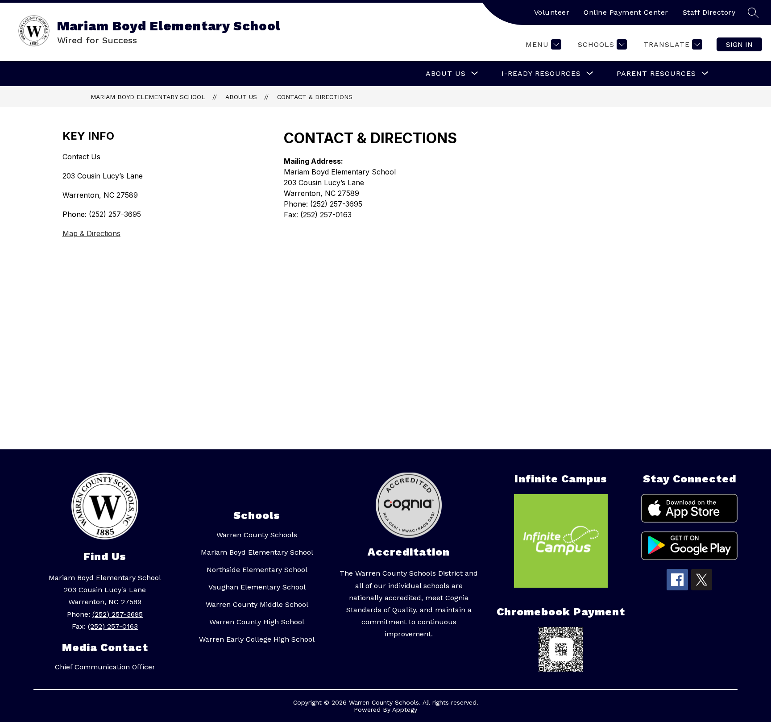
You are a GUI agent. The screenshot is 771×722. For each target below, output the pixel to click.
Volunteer (552, 12)
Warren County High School (256, 622)
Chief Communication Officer (105, 667)
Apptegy (404, 709)
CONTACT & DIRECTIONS (314, 96)
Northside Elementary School (257, 569)
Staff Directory (709, 12)
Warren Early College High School (257, 639)
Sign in (739, 44)
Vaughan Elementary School (257, 587)
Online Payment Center (626, 12)
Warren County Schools (256, 535)
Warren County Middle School (257, 604)
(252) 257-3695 (117, 614)
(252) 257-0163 (113, 626)
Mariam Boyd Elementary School (148, 96)
